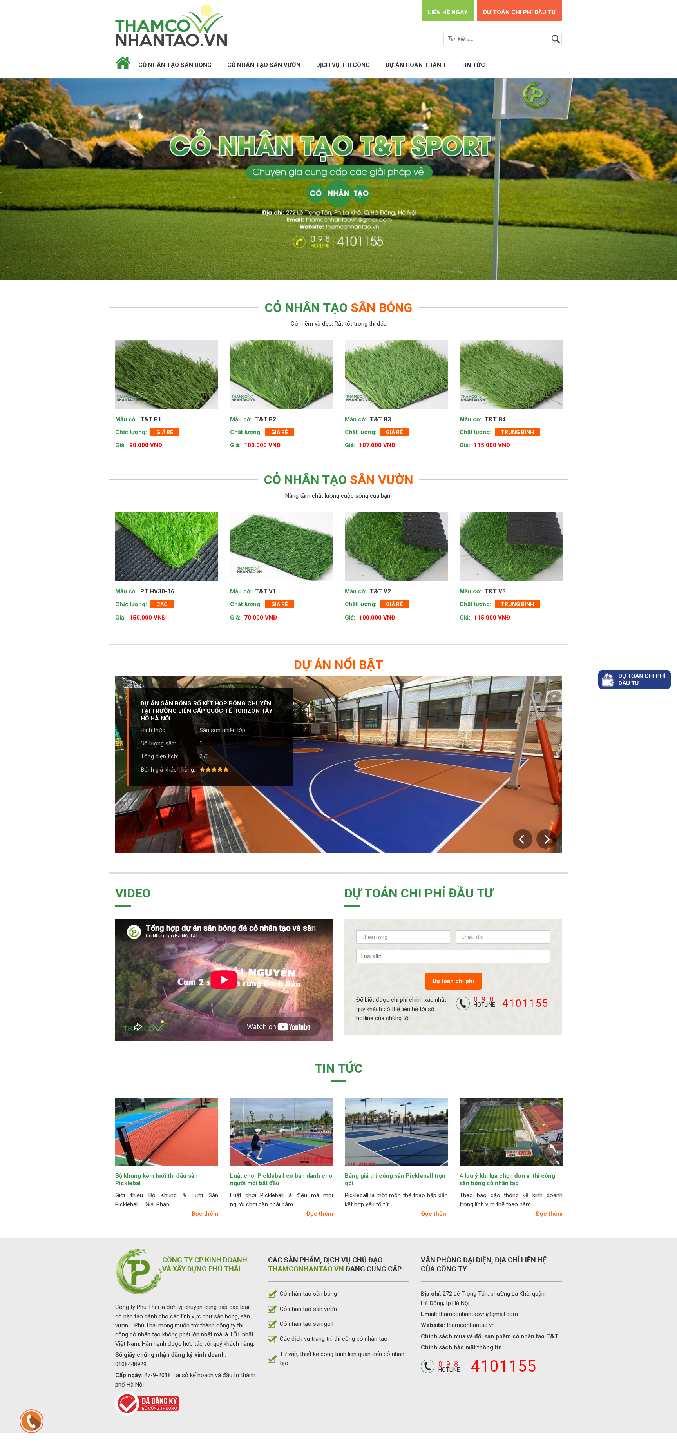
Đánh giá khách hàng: (168, 755)
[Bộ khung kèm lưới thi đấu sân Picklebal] (166, 1125)
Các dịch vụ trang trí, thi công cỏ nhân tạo (333, 1331)
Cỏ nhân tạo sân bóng (175, 65)
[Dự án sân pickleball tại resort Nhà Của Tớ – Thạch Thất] (338, 757)
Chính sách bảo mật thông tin (461, 1340)
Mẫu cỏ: (126, 411)
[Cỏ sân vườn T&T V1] (281, 539)
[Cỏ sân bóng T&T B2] (281, 367)
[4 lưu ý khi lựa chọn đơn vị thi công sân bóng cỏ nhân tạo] (511, 1125)
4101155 (511, 995)
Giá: (121, 438)
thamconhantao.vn (471, 1318)
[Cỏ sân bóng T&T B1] (166, 367)
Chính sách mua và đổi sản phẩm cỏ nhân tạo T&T (489, 1329)
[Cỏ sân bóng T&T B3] (396, 367)
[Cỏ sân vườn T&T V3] (511, 539)
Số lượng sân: (158, 728)
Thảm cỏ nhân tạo (174, 25)
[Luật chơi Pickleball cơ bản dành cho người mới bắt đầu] (281, 1125)
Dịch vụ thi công (343, 65)
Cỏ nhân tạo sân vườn (263, 65)
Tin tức (473, 65)
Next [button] (546, 832)
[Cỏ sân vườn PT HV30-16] (166, 539)
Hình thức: (154, 715)
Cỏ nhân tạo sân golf (307, 1316)
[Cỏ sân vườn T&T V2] (396, 539)
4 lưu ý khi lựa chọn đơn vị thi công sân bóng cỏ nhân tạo (507, 1172)
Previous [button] (522, 832)
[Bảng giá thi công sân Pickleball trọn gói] (396, 1125)
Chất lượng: (131, 425)
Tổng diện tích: (159, 741)
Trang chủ (122, 64)
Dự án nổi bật (338, 657)
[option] (166, 390)
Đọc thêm (205, 1206)
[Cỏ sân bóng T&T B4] (511, 367)
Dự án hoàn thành (415, 65)
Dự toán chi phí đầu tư (519, 12)
